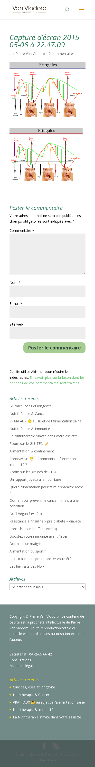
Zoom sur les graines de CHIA (33, 472)
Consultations (20, 660)
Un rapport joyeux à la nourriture (35, 479)
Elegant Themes (44, 754)
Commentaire (22, 230)
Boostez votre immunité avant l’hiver (38, 536)
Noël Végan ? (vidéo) (26, 513)
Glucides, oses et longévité (31, 406)
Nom (15, 282)
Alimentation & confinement (32, 451)
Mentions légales (23, 665)
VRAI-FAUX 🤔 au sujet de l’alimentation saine (45, 421)
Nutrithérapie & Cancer (28, 413)
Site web (16, 324)
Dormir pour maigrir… (27, 543)
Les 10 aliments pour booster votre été (40, 558)
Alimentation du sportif (28, 551)
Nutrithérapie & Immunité (30, 428)
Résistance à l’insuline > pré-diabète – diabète (45, 521)
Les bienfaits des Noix (27, 566)
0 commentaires (62, 53)
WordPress (48, 760)
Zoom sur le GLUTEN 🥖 (29, 443)
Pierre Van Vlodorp (30, 53)
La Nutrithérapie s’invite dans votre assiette (44, 436)
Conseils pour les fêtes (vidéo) (33, 528)
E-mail (16, 303)
